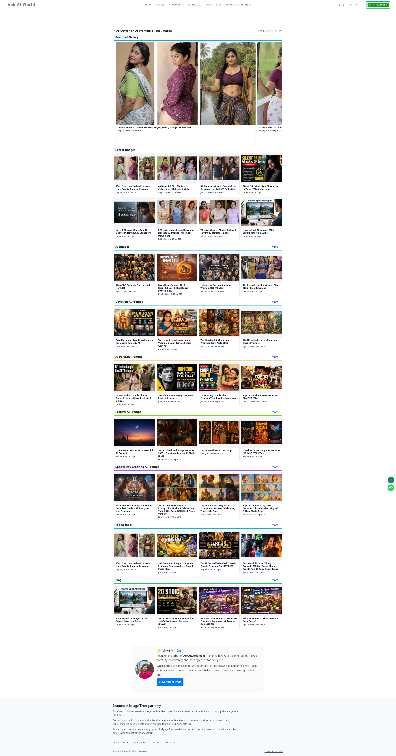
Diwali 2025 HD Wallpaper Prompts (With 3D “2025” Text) (261, 452)
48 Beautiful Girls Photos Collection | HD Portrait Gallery (175, 187)
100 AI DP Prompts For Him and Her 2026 (133, 286)
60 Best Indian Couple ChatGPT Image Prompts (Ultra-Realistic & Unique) (133, 398)
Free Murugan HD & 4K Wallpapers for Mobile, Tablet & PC (134, 341)
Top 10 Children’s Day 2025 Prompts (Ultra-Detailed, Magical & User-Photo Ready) (260, 508)
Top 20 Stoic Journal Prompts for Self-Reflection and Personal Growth (175, 621)
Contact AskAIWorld (274, 751)
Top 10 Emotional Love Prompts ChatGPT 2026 (260, 397)
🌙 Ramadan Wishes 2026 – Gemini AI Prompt (134, 452)
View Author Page (170, 682)
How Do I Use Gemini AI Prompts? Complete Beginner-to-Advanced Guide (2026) (218, 621)
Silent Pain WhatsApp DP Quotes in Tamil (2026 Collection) (260, 187)
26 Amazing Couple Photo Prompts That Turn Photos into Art (219, 397)
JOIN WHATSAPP (378, 5)
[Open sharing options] (391, 480)
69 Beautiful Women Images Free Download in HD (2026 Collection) (218, 187)
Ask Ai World (21, 5)
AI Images (175, 5)
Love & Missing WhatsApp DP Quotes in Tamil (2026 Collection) (133, 231)
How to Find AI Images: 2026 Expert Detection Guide (258, 231)
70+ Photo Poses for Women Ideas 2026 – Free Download (261, 286)
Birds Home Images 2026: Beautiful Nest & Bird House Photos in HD (173, 288)
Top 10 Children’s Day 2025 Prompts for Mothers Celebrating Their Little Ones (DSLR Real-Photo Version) (176, 509)
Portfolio (195, 5)
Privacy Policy (139, 742)
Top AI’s (160, 5)
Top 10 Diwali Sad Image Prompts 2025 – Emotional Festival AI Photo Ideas (176, 453)
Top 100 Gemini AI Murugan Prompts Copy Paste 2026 (215, 341)
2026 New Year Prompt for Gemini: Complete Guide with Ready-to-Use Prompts (134, 508)
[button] (357, 5)
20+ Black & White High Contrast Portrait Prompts (175, 397)
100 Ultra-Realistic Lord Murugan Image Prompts (260, 341)
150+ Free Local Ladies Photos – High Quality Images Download (154, 127)
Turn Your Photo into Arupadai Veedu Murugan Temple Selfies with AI (174, 343)
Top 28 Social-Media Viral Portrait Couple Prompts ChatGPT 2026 (218, 564)
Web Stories (214, 5)
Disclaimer (155, 742)
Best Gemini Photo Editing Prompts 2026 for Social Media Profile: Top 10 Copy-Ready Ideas (260, 566)
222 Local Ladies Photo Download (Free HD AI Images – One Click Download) (176, 233)
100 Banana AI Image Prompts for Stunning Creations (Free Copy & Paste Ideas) (176, 566)
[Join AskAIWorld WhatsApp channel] (391, 487)
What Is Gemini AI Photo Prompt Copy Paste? (260, 620)
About (116, 742)
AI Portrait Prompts (239, 5)
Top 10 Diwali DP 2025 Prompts (217, 450)
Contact (126, 742)
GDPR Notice (169, 742)
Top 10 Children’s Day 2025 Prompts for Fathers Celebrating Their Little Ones (217, 508)
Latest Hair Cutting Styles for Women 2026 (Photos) (216, 286)
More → (277, 246)
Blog (147, 5)
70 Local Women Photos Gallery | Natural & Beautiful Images (218, 231)
